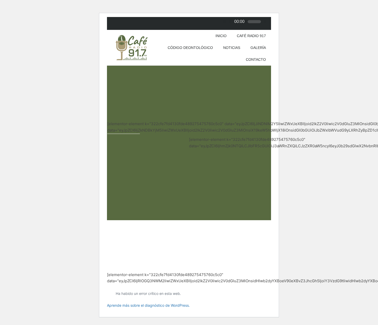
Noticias (231, 48)
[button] (113, 145)
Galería (258, 48)
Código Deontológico (190, 48)
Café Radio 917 (251, 36)
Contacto (256, 59)
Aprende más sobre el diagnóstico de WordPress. (148, 305)
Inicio (221, 36)
